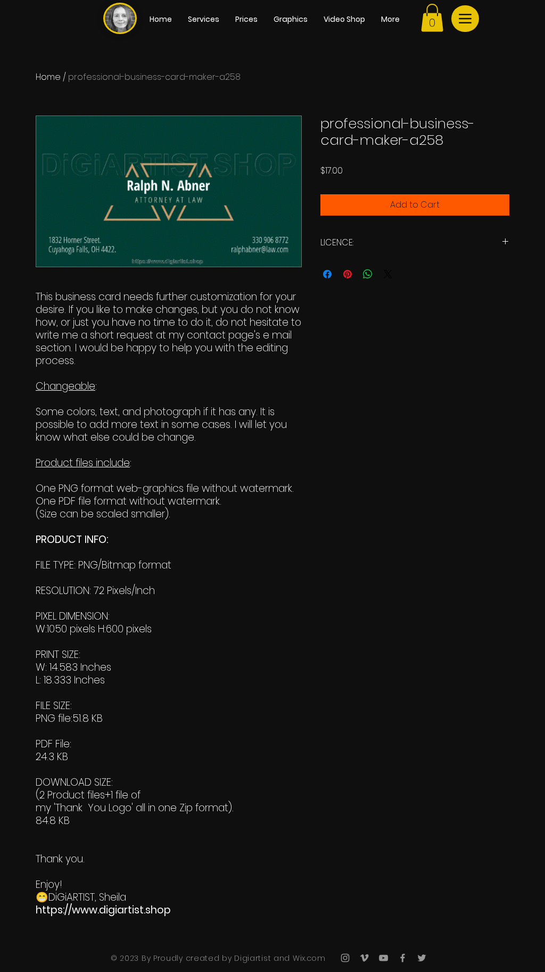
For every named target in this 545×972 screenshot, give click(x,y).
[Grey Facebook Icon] (402, 957)
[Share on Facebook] (327, 274)
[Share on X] (388, 274)
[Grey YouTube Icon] (383, 957)
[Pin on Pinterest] (347, 274)
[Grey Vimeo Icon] (364, 957)
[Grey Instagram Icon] (345, 957)
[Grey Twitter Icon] (421, 957)
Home (48, 77)
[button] (432, 18)
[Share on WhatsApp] (367, 274)
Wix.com (308, 958)
